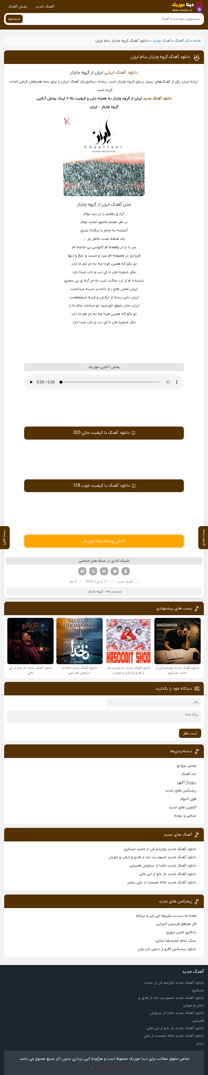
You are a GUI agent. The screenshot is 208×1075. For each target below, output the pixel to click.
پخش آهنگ (17, 6)
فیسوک (126, 571)
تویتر (115, 571)
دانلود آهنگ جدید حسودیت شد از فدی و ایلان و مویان (152, 857)
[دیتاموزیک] (186, 6)
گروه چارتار (95, 591)
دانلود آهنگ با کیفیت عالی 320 (101, 432)
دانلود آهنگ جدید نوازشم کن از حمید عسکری (160, 849)
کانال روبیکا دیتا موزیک (104, 541)
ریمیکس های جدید (180, 790)
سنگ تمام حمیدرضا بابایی (175, 940)
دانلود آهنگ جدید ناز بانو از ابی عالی (167, 874)
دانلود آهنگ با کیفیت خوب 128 (101, 485)
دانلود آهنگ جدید (157, 98)
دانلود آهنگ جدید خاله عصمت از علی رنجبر (161, 882)
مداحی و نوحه (185, 815)
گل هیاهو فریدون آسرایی (176, 923)
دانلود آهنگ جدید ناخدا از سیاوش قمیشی (163, 865)
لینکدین (104, 571)
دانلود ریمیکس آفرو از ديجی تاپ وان (167, 949)
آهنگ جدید (44, 6)
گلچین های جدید (182, 807)
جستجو (14, 19)
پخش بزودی (186, 765)
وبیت (85, 1067)
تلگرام (82, 571)
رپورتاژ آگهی (186, 782)
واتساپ (93, 571)
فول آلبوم (188, 799)
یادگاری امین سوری (181, 932)
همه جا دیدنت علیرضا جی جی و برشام (166, 915)
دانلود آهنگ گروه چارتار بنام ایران (160, 57)
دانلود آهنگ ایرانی (121, 73)
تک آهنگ (182, 40)
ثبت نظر (190, 733)
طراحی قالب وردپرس (110, 1067)
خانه (197, 40)
